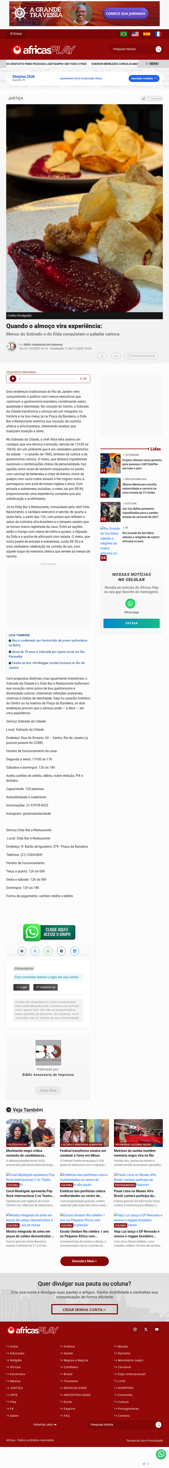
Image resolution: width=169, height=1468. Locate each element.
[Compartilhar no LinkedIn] (74, 951)
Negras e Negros (75, 1360)
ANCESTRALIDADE (77, 1395)
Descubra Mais (83, 1261)
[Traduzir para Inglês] (135, 34)
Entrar (17, 34)
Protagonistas (128, 1409)
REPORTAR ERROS (142, 356)
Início (13, 1346)
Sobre (14, 1416)
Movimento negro (130, 1360)
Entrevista (17, 1374)
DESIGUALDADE (75, 1388)
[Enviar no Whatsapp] (48, 951)
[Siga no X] (146, 1329)
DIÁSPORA (125, 1388)
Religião (15, 1360)
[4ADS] (84, 13)
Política (69, 1346)
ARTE (13, 1395)
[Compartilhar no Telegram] (61, 951)
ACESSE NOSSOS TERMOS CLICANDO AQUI (76, 1462)
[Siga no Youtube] (157, 1329)
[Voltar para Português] (123, 34)
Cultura (123, 1402)
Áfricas (15, 1367)
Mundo (122, 1346)
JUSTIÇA (16, 1388)
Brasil (67, 1374)
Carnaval (124, 1367)
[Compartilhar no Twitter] (35, 951)
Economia (124, 1395)
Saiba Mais (48, 1090)
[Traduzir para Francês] (158, 34)
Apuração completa (142, 78)
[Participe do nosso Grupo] (48, 934)
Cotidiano (70, 1367)
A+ (116, 356)
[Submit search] (158, 49)
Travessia (70, 1381)
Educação (17, 1353)
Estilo (67, 1402)
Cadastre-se (47, 987)
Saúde (68, 1353)
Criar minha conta (83, 1310)
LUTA (121, 1381)
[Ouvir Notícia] (13, 378)
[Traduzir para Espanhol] (146, 34)
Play (12, 1402)
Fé (11, 1409)
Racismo (123, 1353)
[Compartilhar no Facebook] (22, 951)
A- (102, 356)
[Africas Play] (44, 49)
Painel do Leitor (43, 1424)
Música (15, 1381)
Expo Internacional (131, 1374)
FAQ (66, 1416)
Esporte (69, 1409)
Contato (123, 1416)
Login (23, 987)
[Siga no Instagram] (135, 1329)
